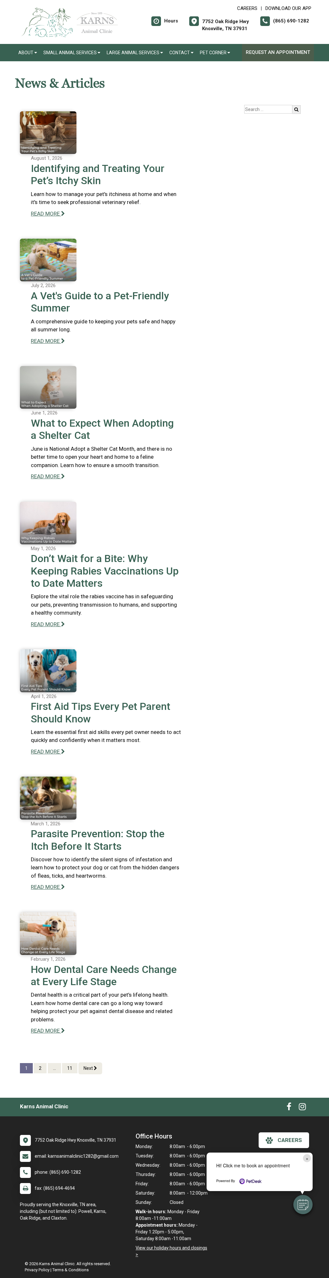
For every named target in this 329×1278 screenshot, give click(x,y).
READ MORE (46, 213)
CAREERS (247, 8)
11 (69, 1068)
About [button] (26, 52)
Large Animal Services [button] (133, 52)
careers (290, 1140)
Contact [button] (180, 52)
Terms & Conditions (70, 1269)
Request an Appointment (278, 52)
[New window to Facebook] (289, 1108)
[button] (303, 1204)
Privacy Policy (37, 1269)
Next (89, 1068)
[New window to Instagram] (302, 1108)
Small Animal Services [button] (70, 52)
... (54, 1068)
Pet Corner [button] (213, 52)
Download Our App (288, 8)
